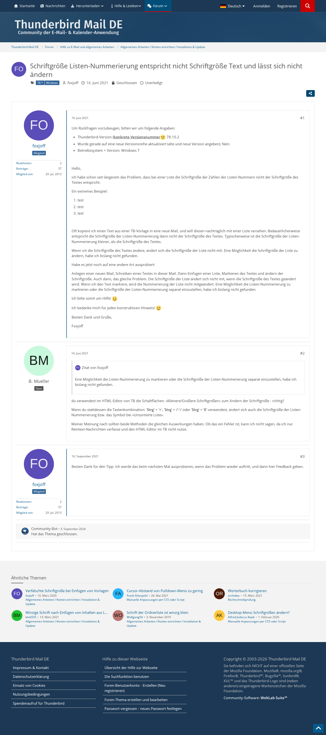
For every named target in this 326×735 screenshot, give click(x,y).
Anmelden (261, 6)
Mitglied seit (24, 174)
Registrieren (287, 6)
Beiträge (22, 169)
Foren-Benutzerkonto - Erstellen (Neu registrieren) (135, 688)
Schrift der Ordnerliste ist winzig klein (157, 612)
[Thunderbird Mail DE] (163, 27)
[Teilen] (310, 93)
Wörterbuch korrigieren (247, 590)
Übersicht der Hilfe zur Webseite (131, 667)
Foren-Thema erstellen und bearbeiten (136, 699)
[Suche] (307, 6)
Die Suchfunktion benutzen (127, 676)
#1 (302, 117)
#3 (302, 456)
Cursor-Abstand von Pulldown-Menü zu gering (165, 590)
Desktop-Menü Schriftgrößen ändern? (258, 612)
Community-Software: (255, 697)
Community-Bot (44, 528)
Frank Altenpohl (137, 596)
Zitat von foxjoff (95, 367)
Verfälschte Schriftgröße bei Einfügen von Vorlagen (67, 590)
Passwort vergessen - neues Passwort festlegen (143, 708)
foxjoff (73, 82)
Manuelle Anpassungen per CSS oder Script (155, 600)
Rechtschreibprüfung (242, 600)
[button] (233, 6)
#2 (302, 353)
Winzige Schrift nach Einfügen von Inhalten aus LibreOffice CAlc (77, 612)
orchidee (234, 596)
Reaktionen (23, 163)
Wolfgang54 (135, 617)
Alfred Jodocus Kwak (241, 617)
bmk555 (31, 617)
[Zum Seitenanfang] (318, 728)
